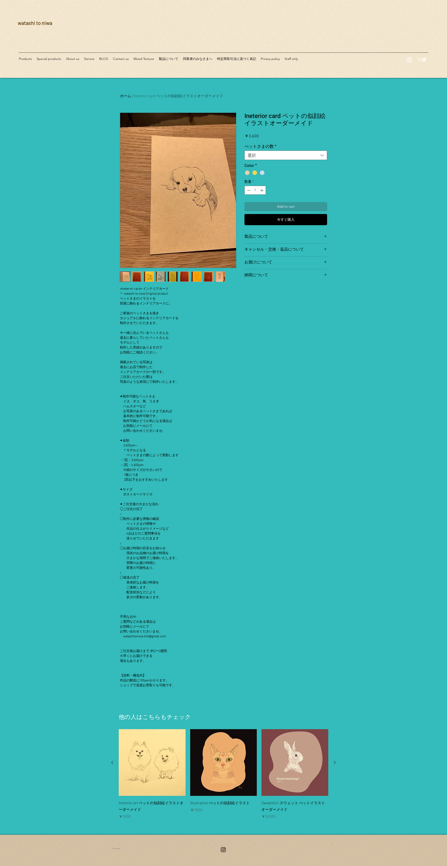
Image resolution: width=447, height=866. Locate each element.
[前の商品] (112, 762)
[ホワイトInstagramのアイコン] (409, 59)
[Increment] (262, 190)
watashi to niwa (35, 23)
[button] (422, 60)
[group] (223, 774)
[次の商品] (335, 762)
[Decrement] (248, 190)
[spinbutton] (255, 190)
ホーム (125, 95)
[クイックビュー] (152, 762)
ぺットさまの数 (260, 146)
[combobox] (285, 155)
